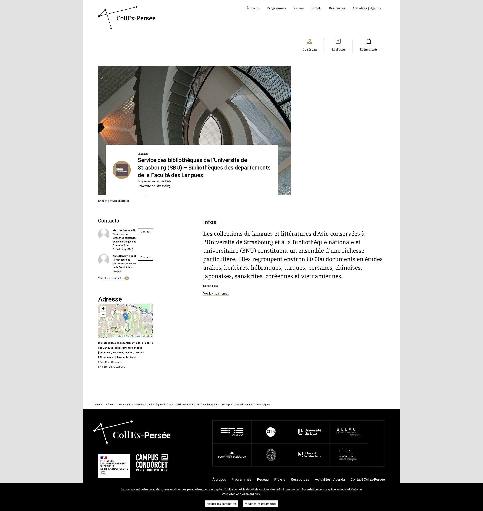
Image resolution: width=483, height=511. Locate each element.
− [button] (103, 314)
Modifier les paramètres (260, 503)
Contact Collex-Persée (368, 479)
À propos (219, 479)
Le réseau (310, 49)
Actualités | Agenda (367, 8)
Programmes (241, 479)
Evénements (369, 49)
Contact (145, 231)
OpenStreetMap (133, 336)
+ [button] (103, 308)
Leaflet (119, 336)
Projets (316, 8)
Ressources (337, 8)
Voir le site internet (216, 293)
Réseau (298, 8)
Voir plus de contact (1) (111, 278)
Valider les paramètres (221, 503)
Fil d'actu (338, 49)
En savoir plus (210, 285)
